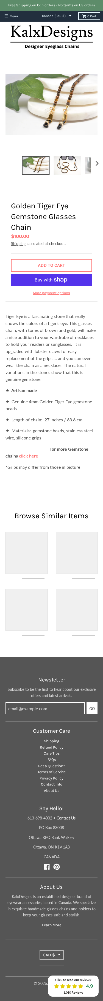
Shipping (18, 243)
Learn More (51, 925)
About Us (51, 790)
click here (28, 455)
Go (92, 708)
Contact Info (51, 784)
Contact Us (66, 818)
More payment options (51, 293)
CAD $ (49, 954)
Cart (91, 16)
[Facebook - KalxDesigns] (46, 867)
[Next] (97, 163)
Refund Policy (51, 747)
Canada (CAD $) (54, 16)
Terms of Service (52, 772)
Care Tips (52, 753)
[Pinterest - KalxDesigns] (56, 867)
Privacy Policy (51, 778)
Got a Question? (51, 766)
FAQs (52, 759)
